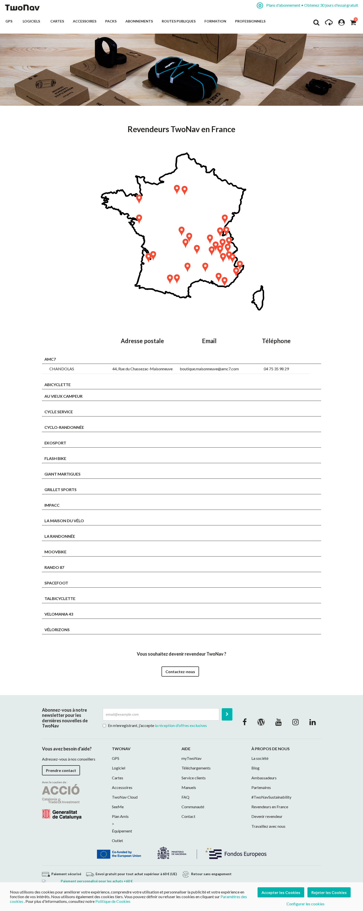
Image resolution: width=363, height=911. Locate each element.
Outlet (117, 840)
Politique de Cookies (112, 901)
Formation (215, 21)
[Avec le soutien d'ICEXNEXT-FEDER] (181, 852)
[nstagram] (295, 721)
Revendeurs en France (269, 806)
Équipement (122, 830)
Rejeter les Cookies (329, 892)
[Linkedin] (312, 721)
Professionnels (250, 21)
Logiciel (118, 768)
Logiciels (32, 21)
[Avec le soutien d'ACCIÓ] (61, 801)
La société (259, 758)
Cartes (57, 21)
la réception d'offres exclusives (181, 725)
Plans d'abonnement (311, 5)
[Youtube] (278, 721)
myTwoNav (192, 758)
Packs (111, 21)
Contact (188, 816)
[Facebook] (244, 721)
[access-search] (316, 24)
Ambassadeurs (264, 777)
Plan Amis (120, 816)
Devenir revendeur (266, 816)
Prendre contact (61, 770)
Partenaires (261, 787)
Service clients (194, 777)
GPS (9, 21)
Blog (255, 768)
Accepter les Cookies (281, 892)
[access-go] (328, 24)
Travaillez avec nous (268, 826)
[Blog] (261, 721)
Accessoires (84, 21)
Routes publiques (179, 21)
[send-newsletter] (227, 714)
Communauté (193, 806)
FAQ (185, 797)
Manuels (189, 787)
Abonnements (139, 21)
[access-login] (341, 24)
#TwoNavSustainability (271, 797)
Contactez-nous (180, 671)
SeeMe (118, 806)
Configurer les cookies (305, 903)
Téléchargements (196, 768)
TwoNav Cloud (125, 797)
